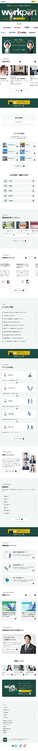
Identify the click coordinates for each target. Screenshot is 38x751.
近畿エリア (6, 507)
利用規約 (4, 726)
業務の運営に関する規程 (7, 728)
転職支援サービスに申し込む (7, 720)
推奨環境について (6, 730)
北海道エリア (6, 496)
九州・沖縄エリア (7, 513)
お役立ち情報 (6, 712)
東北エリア (6, 499)
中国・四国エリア (7, 510)
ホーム (5, 704)
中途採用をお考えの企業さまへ (8, 722)
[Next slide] (35, 258)
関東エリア (6, 501)
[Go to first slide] (35, 61)
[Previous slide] (20, 61)
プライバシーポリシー (6, 724)
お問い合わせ (6, 717)
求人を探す (5, 707)
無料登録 (33, 1)
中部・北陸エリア (7, 504)
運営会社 (4, 732)
